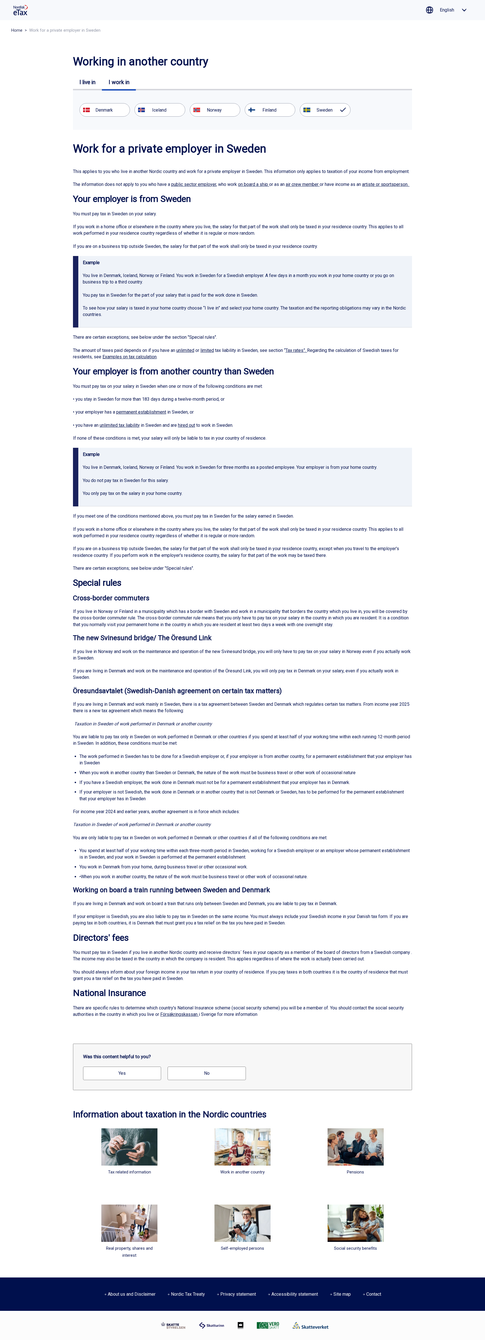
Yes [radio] (122, 1073)
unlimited (185, 350)
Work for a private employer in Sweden (64, 30)
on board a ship (253, 184)
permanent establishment (141, 412)
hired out (186, 425)
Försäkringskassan (179, 1014)
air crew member (303, 184)
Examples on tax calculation (129, 356)
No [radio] (207, 1073)
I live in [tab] (87, 82)
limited (207, 350)
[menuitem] (104, 110)
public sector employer (193, 184)
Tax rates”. (296, 350)
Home (16, 30)
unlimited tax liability (120, 425)
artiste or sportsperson (385, 184)
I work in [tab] (119, 82)
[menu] (242, 110)
